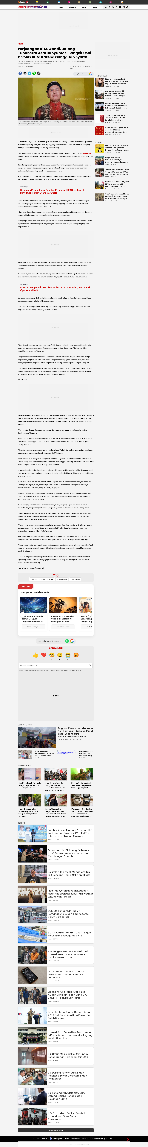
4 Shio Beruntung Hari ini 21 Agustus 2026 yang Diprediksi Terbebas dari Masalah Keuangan (116, 129)
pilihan (98, 142)
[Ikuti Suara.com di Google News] (72, 641)
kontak (44, 1139)
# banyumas (75, 579)
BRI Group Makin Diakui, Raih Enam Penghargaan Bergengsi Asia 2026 (68, 1055)
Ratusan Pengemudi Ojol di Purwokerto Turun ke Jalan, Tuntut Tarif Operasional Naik (55, 289)
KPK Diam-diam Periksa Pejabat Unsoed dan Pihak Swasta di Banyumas (66, 1116)
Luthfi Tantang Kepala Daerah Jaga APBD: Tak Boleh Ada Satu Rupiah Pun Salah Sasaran (69, 1015)
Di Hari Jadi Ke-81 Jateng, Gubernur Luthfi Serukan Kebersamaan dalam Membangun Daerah (69, 853)
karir (67, 1139)
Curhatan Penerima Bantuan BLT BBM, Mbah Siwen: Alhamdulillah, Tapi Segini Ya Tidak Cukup (44, 753)
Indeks (94, 7)
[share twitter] (25, 74)
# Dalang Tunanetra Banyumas (42, 579)
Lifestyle (72, 7)
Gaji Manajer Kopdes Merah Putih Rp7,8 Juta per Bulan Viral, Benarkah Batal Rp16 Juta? (117, 196)
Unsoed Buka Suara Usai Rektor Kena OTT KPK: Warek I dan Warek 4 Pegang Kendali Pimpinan (70, 1035)
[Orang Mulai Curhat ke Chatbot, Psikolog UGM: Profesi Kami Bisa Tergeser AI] (32, 982)
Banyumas (86, 153)
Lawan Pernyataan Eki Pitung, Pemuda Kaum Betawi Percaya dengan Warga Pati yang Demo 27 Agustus (116, 93)
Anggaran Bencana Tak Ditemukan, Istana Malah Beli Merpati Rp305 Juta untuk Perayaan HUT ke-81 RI (117, 105)
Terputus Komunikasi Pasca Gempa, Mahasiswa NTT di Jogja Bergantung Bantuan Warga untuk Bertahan (117, 171)
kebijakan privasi (97, 1139)
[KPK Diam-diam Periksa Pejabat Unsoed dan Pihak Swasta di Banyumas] (32, 1124)
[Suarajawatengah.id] (32, 8)
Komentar (56, 648)
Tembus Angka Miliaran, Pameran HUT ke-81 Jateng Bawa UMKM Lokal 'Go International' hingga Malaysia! (70, 833)
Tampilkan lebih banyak (55, 1130)
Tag (56, 575)
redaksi (37, 1139)
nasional (108, 86)
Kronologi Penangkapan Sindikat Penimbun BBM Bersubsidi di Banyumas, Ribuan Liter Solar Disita (52, 191)
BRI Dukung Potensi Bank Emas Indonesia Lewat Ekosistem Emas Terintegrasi (67, 1075)
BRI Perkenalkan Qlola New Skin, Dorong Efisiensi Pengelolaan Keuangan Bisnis (66, 1095)
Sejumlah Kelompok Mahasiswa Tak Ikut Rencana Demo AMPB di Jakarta (69, 873)
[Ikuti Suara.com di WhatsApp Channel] (67, 641)
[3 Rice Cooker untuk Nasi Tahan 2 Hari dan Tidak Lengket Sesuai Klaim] (99, 122)
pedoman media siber (79, 1139)
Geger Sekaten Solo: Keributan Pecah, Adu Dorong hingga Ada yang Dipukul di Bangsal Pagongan (115, 159)
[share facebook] (20, 74)
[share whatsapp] (34, 74)
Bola (84, 7)
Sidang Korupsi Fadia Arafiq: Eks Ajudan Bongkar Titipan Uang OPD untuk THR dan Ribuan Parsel (68, 994)
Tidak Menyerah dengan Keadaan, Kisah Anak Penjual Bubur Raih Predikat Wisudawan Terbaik (70, 893)
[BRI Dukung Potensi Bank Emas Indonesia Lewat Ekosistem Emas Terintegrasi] (32, 1084)
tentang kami (57, 1139)
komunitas (108, 122)
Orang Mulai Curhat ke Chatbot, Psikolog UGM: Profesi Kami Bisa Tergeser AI (66, 974)
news (107, 164)
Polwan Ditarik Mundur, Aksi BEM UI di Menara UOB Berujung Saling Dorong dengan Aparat (117, 184)
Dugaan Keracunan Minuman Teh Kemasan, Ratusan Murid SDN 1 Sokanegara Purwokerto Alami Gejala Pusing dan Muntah (75, 732)
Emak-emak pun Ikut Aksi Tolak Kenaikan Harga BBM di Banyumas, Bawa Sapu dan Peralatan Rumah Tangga (86, 753)
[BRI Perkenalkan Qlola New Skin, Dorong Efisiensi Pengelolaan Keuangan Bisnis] (32, 1104)
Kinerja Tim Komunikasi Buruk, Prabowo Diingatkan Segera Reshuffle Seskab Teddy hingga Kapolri (116, 81)
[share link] (38, 74)
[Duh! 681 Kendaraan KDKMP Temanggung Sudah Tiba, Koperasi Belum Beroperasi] (32, 922)
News (61, 7)
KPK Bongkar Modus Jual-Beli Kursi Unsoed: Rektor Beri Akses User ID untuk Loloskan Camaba (68, 954)
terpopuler (101, 76)
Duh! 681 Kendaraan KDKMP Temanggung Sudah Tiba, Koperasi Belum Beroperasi (68, 913)
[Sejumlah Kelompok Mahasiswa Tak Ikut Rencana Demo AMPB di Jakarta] (32, 881)
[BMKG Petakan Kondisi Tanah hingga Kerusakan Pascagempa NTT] (32, 942)
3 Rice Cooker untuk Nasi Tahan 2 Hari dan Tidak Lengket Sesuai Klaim (115, 117)
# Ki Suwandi (62, 579)
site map (109, 1139)
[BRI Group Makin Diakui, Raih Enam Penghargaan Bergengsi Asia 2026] (32, 1063)
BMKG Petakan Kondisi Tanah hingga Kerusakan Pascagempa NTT (69, 934)
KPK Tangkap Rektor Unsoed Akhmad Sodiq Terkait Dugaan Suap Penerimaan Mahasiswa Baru (117, 147)
